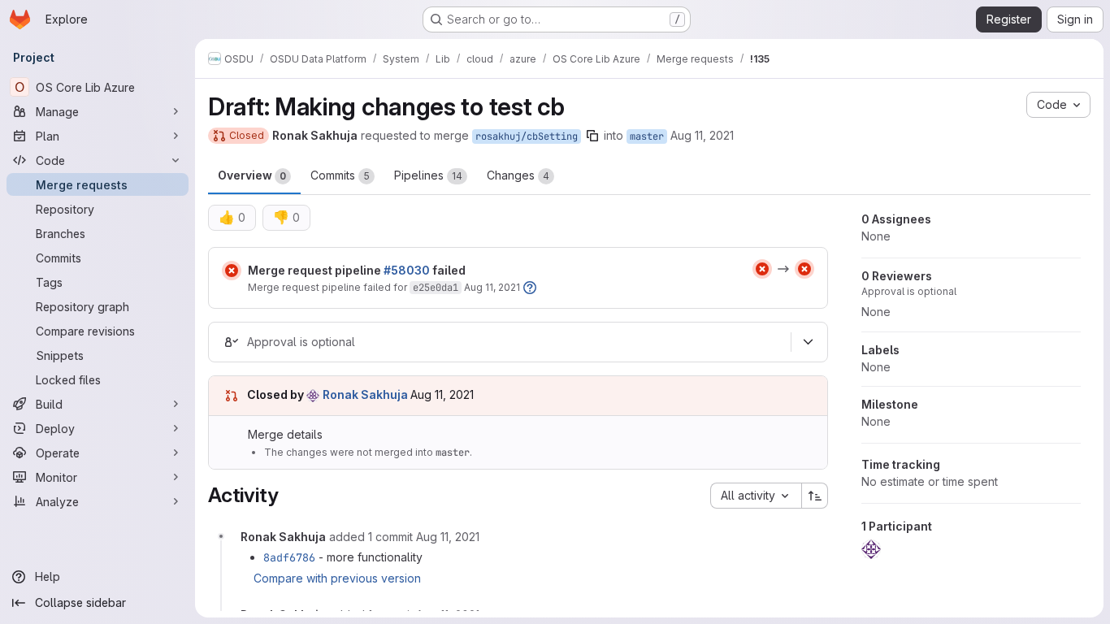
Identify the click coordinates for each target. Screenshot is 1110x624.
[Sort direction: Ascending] (815, 496)
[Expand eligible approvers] (807, 342)
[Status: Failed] (231, 270)
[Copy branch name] (592, 135)
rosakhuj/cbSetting (526, 136)
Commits (340, 175)
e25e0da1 (435, 287)
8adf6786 (289, 557)
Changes (518, 175)
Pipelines (428, 175)
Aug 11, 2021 (702, 135)
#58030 (407, 270)
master (647, 136)
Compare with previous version (337, 578)
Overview (252, 175)
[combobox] (755, 496)
